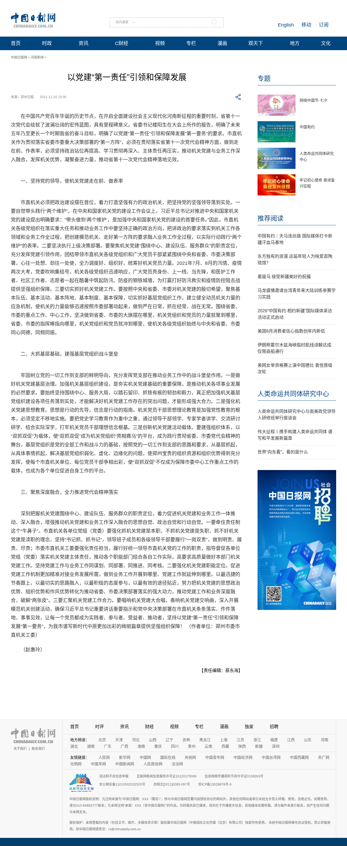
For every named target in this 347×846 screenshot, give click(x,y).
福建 (274, 740)
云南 (208, 746)
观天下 (255, 43)
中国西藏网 (299, 757)
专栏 (191, 43)
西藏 (225, 746)
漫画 (222, 43)
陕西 (242, 746)
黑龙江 (205, 740)
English (286, 25)
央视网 (190, 757)
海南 (141, 746)
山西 (152, 740)
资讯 (83, 43)
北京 (102, 740)
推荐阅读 (271, 218)
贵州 (191, 746)
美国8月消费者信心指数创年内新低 (291, 331)
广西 (124, 746)
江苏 (240, 740)
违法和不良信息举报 (113, 776)
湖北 (74, 746)
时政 (47, 43)
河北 (136, 740)
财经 (149, 726)
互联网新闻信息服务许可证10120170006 (167, 776)
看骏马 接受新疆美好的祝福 (284, 276)
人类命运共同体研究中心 (293, 393)
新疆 (259, 746)
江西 (291, 740)
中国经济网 (242, 757)
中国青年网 (214, 757)
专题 (264, 78)
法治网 (177, 764)
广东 (107, 746)
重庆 (158, 746)
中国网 (145, 757)
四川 (175, 746)
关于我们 (20, 749)
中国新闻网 (124, 764)
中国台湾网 (271, 757)
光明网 (76, 764)
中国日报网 (19, 57)
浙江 (257, 740)
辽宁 (169, 740)
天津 (119, 740)
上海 (223, 740)
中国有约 (307, 127)
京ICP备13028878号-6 (215, 784)
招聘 (274, 726)
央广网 (323, 757)
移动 (306, 25)
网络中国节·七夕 (313, 100)
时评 (99, 726)
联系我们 (38, 749)
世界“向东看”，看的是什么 (283, 452)
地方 (295, 43)
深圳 (275, 746)
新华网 (124, 757)
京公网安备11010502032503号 (122, 784)
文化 (326, 43)
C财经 (121, 43)
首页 (16, 43)
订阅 (324, 25)
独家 (249, 726)
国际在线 (167, 757)
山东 (307, 740)
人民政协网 (152, 764)
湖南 (91, 746)
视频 (160, 43)
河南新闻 (37, 57)
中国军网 (98, 764)
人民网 (104, 757)
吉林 (186, 740)
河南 (324, 740)
